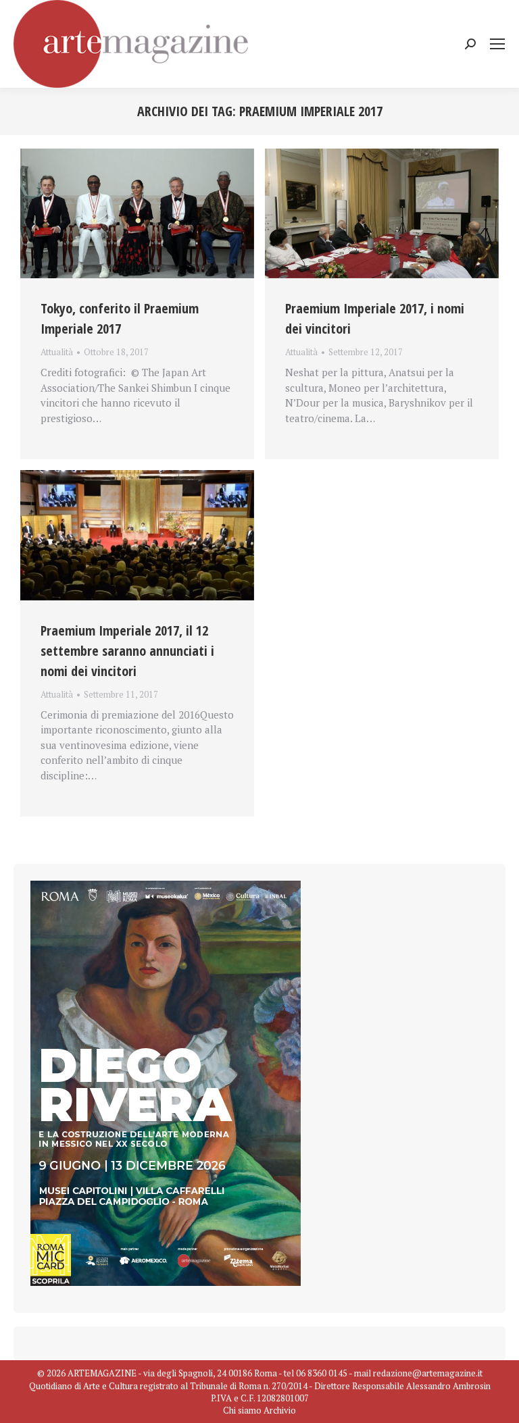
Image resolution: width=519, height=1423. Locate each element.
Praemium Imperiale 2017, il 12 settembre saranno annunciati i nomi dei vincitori (127, 650)
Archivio (280, 1410)
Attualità (57, 352)
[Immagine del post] (137, 213)
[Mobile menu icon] (497, 44)
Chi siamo (242, 1410)
